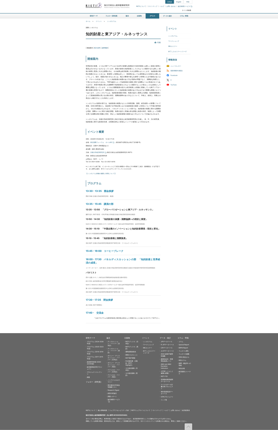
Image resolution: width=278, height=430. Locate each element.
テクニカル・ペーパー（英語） (114, 376)
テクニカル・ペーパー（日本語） (114, 371)
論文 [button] (127, 16)
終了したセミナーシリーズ (177, 51)
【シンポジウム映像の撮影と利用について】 (101, 173)
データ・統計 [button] (167, 16)
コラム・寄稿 (183, 338)
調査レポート (112, 396)
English (178, 2)
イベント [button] (152, 16)
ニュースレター (175, 66)
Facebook (174, 75)
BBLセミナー (172, 46)
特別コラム (182, 360)
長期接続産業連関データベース (167, 380)
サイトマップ (152, 6)
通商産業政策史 (130, 352)
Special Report (184, 345)
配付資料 (97, 48)
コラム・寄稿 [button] (184, 16)
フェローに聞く (184, 351)
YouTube (173, 85)
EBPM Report (183, 348)
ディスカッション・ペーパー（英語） (114, 350)
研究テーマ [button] (94, 16)
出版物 (127, 338)
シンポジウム (111, 21)
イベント (99, 21)
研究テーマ (90, 338)
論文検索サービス (184, 6)
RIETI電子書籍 (130, 358)
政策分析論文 (112, 393)
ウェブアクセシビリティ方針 (119, 410)
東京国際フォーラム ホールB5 (101, 142)
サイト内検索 (186, 10)
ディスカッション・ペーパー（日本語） (114, 343)
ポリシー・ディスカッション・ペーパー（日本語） (114, 358)
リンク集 (164, 400)
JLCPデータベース (167, 351)
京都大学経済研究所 (97, 152)
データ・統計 (165, 338)
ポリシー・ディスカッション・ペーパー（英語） (114, 365)
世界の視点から (184, 357)
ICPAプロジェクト (167, 397)
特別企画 (182, 368)
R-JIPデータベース (167, 345)
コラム (181, 341)
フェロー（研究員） (94, 382)
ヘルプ (162, 6)
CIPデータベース (166, 348)
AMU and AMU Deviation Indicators (166, 366)
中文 (187, 2)
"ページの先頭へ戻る (188, 426)
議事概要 (105, 48)
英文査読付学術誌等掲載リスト (114, 386)
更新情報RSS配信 (176, 71)
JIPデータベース (166, 341)
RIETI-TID (164, 376)
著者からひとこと (131, 355)
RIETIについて (141, 6)
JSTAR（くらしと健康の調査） (167, 372)
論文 (108, 338)
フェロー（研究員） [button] (112, 16)
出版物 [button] (139, 16)
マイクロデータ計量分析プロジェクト (167, 386)
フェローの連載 (184, 354)
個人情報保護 (102, 410)
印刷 (159, 42)
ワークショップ (173, 41)
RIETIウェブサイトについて (140, 410)
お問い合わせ (171, 6)
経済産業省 (186, 410)
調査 (88, 377)
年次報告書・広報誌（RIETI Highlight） (131, 363)
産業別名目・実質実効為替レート (167, 360)
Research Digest (113, 390)
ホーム (88, 21)
